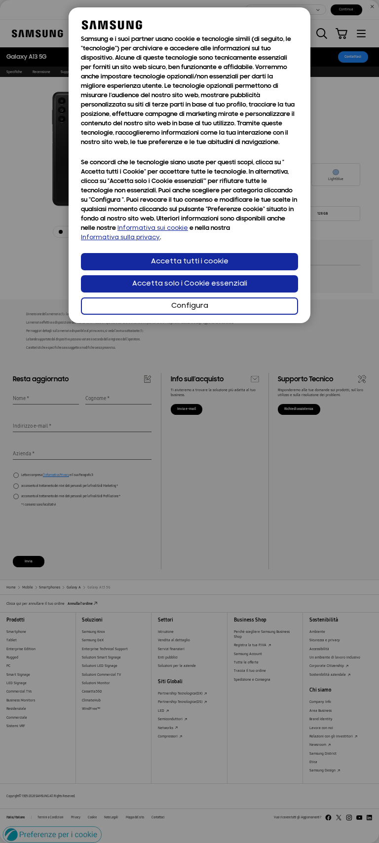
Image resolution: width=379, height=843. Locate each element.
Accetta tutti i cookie (189, 261)
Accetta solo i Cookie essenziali (189, 284)
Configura (189, 306)
